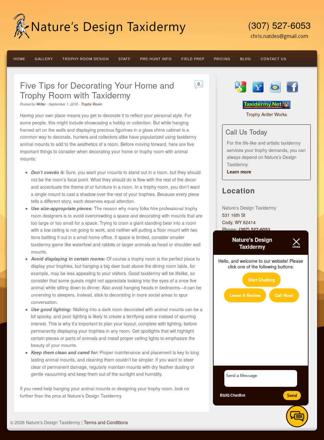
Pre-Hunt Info (156, 59)
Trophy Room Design (85, 59)
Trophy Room (91, 104)
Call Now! (284, 295)
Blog (245, 59)
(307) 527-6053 (279, 25)
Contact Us (273, 59)
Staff (124, 59)
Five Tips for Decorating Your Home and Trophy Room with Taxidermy (97, 90)
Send (292, 395)
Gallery (44, 59)
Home (19, 59)
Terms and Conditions (106, 422)
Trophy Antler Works (266, 114)
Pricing (222, 59)
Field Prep (192, 59)
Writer (41, 104)
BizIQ (224, 395)
